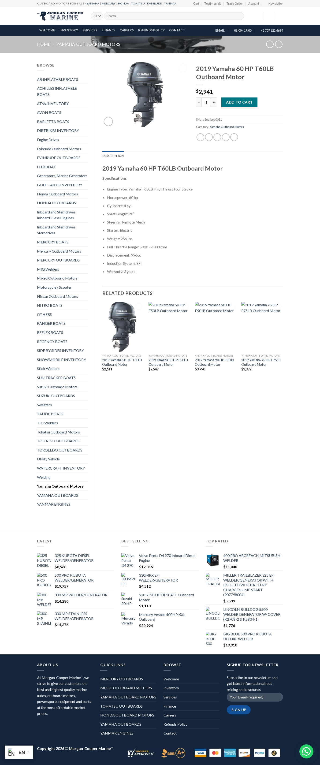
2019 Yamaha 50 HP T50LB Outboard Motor (122, 362)
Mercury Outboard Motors (59, 251)
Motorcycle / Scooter (54, 287)
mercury (109, 3)
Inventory (69, 30)
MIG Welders (48, 269)
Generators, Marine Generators (62, 175)
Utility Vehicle (48, 459)
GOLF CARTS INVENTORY (59, 185)
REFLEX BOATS (50, 332)
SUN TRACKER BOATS (56, 377)
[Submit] (239, 16)
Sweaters (44, 405)
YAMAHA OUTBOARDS (57, 495)
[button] (306, 751)
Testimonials (212, 3)
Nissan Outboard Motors (57, 296)
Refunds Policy (151, 30)
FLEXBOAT (46, 166)
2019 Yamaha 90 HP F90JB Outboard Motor (214, 362)
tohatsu (138, 3)
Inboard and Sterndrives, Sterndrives (56, 230)
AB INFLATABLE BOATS (57, 79)
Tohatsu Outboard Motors (58, 432)
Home (43, 44)
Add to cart (239, 102)
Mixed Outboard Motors (57, 278)
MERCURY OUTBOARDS (58, 260)
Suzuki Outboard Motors (57, 386)
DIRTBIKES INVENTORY (58, 130)
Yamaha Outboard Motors (88, 44)
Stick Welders (48, 368)
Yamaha (93, 3)
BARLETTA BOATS (53, 121)
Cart (196, 3)
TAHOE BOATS (50, 413)
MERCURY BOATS (52, 242)
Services (89, 30)
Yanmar (170, 3)
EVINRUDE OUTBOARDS (58, 157)
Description (113, 156)
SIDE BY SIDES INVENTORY (60, 350)
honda (123, 3)
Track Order (234, 3)
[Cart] (280, 16)
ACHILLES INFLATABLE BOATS (57, 91)
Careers (127, 30)
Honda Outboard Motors (57, 194)
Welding (44, 477)
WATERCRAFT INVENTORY (61, 468)
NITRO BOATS (49, 305)
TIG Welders (47, 423)
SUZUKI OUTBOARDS (56, 395)
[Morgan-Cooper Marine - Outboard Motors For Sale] (60, 16)
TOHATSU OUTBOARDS (58, 441)
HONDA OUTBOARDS (56, 203)
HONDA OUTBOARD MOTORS (127, 715)
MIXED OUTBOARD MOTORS (126, 688)
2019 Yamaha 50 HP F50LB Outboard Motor (168, 362)
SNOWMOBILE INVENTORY (61, 359)
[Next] (282, 342)
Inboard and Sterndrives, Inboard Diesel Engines (56, 215)
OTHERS (44, 314)
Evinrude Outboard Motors (59, 148)
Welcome (47, 30)
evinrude (154, 3)
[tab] (113, 155)
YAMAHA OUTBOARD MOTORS (128, 697)
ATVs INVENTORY (53, 103)
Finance (108, 30)
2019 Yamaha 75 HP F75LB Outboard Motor (261, 362)
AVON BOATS (49, 112)
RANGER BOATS (51, 323)
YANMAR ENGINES (53, 504)
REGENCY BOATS (52, 341)
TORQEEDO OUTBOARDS (59, 450)
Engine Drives (48, 139)
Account (253, 3)
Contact (177, 30)
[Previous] (102, 342)
